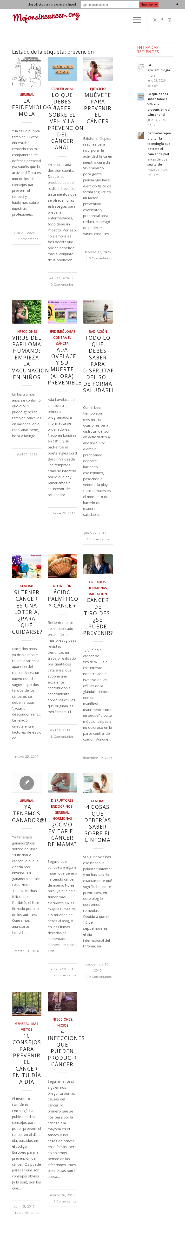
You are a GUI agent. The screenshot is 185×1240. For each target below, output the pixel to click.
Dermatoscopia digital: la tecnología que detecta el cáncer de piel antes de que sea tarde (159, 148)
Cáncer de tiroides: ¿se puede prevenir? (98, 616)
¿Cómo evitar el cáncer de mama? (62, 834)
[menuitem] (134, 20)
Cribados (97, 582)
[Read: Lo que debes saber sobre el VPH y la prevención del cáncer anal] (141, 96)
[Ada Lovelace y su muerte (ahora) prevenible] (62, 312)
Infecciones (26, 331)
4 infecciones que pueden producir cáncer (66, 1047)
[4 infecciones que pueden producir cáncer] (62, 1001)
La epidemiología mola (34, 107)
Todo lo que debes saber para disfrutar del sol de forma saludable (99, 364)
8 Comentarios (62, 736)
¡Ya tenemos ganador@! (29, 814)
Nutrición (62, 586)
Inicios (62, 1025)
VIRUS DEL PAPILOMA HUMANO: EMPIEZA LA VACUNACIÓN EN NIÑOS (30, 357)
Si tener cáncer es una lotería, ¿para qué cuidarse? (27, 612)
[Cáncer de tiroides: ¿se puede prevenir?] (97, 564)
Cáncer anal (62, 89)
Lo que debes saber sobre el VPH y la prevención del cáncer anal (66, 121)
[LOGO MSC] (46, 20)
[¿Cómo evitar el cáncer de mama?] (62, 783)
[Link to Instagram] (169, 19)
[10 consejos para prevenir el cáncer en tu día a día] (26, 1004)
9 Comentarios (100, 976)
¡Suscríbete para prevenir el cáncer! (52, 4)
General (27, 94)
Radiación (98, 331)
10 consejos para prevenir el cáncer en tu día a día (27, 1058)
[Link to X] (155, 19)
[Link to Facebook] (162, 19)
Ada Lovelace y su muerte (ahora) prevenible (65, 366)
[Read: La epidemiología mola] (141, 67)
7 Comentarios (64, 975)
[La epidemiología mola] (26, 72)
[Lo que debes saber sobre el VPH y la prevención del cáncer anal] (62, 69)
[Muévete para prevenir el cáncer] (97, 69)
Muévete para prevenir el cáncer (98, 108)
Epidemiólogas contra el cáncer (62, 337)
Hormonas (97, 588)
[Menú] (134, 20)
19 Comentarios (26, 1212)
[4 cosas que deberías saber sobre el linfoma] (97, 783)
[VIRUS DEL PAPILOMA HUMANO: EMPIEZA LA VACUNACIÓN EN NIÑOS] (26, 312)
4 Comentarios (97, 539)
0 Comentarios (26, 239)
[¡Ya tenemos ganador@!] (26, 783)
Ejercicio (98, 89)
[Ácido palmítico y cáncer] (62, 566)
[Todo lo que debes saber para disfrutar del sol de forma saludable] (97, 312)
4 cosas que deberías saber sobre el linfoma (97, 823)
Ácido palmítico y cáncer (63, 599)
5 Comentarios (64, 1201)
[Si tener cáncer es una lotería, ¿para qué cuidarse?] (26, 566)
